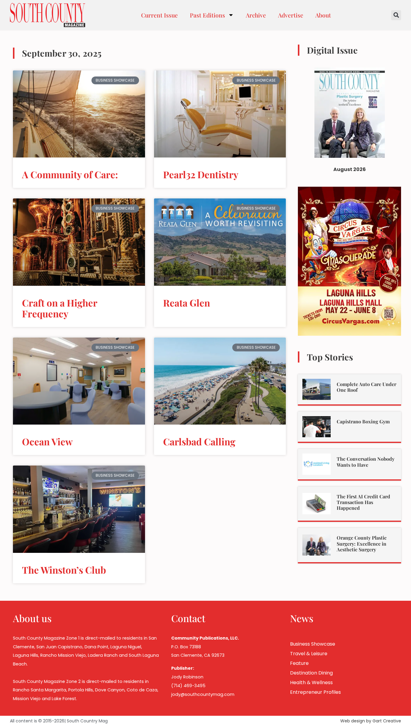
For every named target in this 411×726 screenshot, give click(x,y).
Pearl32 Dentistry (200, 174)
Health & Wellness (311, 682)
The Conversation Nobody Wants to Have (365, 462)
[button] (396, 15)
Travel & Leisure (308, 653)
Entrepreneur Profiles (315, 692)
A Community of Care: (70, 174)
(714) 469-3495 (188, 686)
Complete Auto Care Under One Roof (366, 387)
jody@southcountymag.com (202, 694)
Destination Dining (311, 672)
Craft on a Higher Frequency (59, 308)
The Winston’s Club (64, 569)
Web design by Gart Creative (370, 721)
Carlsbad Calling (199, 441)
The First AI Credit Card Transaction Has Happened (363, 502)
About (323, 15)
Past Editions (207, 15)
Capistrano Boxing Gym (363, 421)
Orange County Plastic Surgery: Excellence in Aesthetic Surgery (362, 543)
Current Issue (159, 15)
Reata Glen (186, 302)
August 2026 (349, 169)
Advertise (290, 15)
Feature (299, 663)
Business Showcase (312, 643)
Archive (256, 15)
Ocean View (47, 441)
